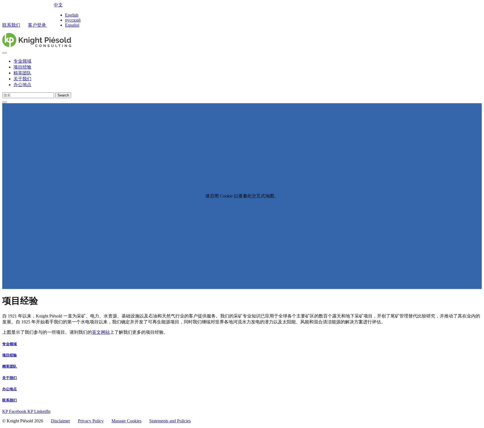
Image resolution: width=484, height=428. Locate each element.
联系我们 (11, 25)
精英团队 (22, 72)
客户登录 (37, 25)
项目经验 (22, 67)
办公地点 (22, 84)
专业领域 (22, 61)
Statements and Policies (170, 420)
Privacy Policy (91, 420)
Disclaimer (60, 420)
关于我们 (22, 78)
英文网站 (101, 332)
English (71, 15)
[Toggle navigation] (4, 53)
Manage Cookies (126, 420)
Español (72, 25)
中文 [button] (58, 5)
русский (73, 20)
